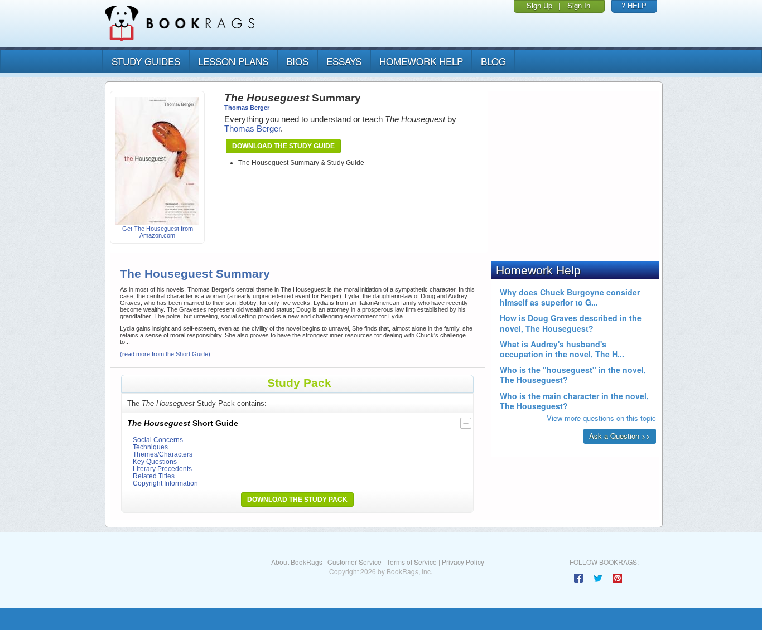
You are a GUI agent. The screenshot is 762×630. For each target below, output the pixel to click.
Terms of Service (412, 561)
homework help (421, 61)
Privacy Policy (463, 561)
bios (297, 61)
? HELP (634, 5)
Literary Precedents (162, 468)
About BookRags (296, 561)
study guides (146, 61)
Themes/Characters (162, 454)
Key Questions (155, 461)
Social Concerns (158, 439)
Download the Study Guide (283, 146)
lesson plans (233, 61)
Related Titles (154, 475)
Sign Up (539, 5)
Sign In (578, 5)
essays (343, 61)
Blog (493, 61)
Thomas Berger (246, 107)
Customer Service (354, 561)
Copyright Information (165, 483)
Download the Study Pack (297, 499)
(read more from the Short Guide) (165, 354)
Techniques (150, 446)
